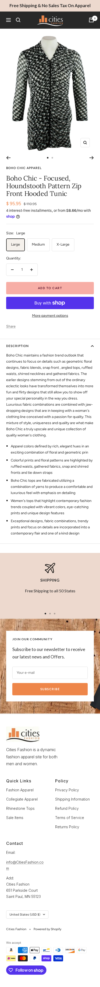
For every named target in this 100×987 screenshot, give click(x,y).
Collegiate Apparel (22, 799)
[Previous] (8, 158)
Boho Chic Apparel (24, 168)
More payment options (50, 315)
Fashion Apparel (20, 790)
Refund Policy (67, 808)
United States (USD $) (24, 914)
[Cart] (91, 20)
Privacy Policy (67, 790)
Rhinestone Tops (20, 808)
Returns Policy (67, 827)
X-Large (63, 244)
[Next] (91, 158)
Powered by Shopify (47, 929)
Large (15, 244)
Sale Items (14, 817)
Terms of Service (69, 817)
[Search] (18, 20)
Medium (38, 244)
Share (11, 326)
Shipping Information (72, 799)
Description (17, 346)
